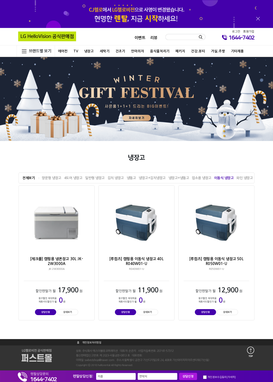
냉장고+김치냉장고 (152, 178)
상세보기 (67, 312)
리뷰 (153, 38)
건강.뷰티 (198, 51)
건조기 (120, 51)
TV (76, 51)
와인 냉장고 (244, 178)
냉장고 (89, 51)
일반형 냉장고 (95, 178)
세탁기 (104, 51)
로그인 (236, 31)
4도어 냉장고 (73, 178)
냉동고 (131, 178)
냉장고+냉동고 (178, 178)
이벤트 (140, 38)
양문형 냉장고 (51, 178)
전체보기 (28, 178)
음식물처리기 (159, 51)
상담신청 (45, 312)
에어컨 (63, 51)
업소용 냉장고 (201, 178)
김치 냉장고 (116, 178)
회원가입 (248, 31)
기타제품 (237, 51)
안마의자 (137, 51)
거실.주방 (218, 51)
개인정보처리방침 (91, 342)
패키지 (180, 51)
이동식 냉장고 (224, 178)
